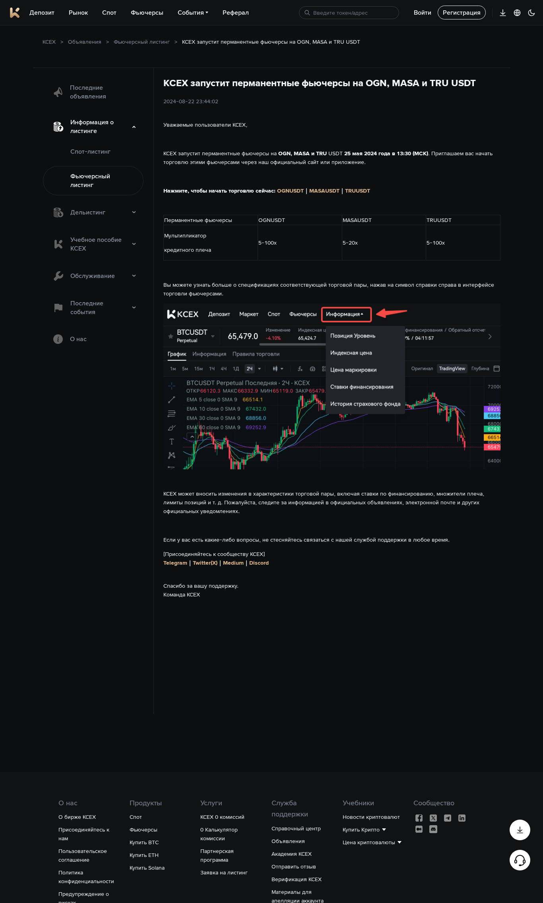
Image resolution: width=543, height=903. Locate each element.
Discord (259, 562)
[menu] (93, 214)
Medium (233, 562)
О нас (78, 339)
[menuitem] (93, 92)
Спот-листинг (90, 151)
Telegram (175, 562)
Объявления (84, 41)
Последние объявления (88, 91)
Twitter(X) (205, 562)
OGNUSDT (290, 190)
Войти (422, 12)
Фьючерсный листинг (142, 41)
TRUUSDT (357, 190)
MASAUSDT (324, 190)
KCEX (49, 41)
